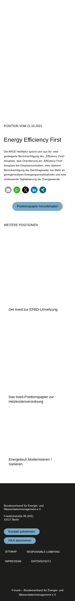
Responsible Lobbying (43, 551)
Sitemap (11, 551)
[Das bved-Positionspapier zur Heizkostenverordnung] (37, 356)
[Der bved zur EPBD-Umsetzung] (37, 268)
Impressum (13, 561)
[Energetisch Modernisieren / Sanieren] (37, 433)
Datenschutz (41, 561)
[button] (8, 189)
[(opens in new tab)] (66, 579)
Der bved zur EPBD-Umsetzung (33, 309)
